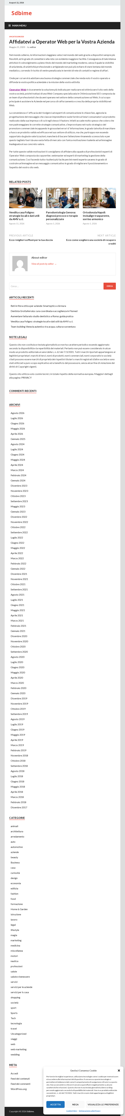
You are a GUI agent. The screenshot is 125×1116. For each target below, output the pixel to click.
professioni (16, 966)
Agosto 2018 (17, 771)
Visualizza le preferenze (103, 1104)
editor (33, 47)
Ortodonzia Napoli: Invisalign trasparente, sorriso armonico (96, 216)
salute (14, 971)
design (14, 878)
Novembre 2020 (19, 641)
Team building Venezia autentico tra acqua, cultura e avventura (43, 326)
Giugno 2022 (17, 542)
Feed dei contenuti (20, 1078)
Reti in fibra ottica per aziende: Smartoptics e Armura (38, 305)
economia (16, 883)
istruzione (16, 914)
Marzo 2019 (17, 745)
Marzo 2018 (17, 796)
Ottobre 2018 (18, 760)
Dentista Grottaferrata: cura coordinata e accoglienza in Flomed (44, 311)
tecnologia (16, 1023)
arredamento (17, 836)
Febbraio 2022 (18, 563)
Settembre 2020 (19, 651)
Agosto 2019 (17, 719)
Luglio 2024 (17, 449)
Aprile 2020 (17, 677)
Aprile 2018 (17, 791)
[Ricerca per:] (62, 286)
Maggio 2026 (18, 428)
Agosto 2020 (17, 656)
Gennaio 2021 (18, 630)
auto (13, 841)
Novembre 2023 (19, 490)
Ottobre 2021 (18, 584)
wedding (15, 1054)
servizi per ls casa (20, 992)
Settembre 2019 (19, 713)
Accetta (55, 1104)
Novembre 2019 (19, 703)
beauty (14, 857)
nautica (14, 961)
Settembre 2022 (19, 532)
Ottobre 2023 (18, 496)
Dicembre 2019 (19, 698)
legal (13, 924)
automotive (17, 846)
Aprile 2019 (17, 739)
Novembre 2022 (19, 521)
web (13, 1044)
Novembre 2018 (19, 755)
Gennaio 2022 (18, 568)
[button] (118, 1070)
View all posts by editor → (44, 263)
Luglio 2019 (17, 724)
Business (15, 862)
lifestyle (15, 929)
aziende (15, 852)
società (14, 1002)
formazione (17, 903)
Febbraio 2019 (18, 750)
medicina (15, 945)
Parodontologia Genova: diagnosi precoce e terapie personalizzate (62, 216)
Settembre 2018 (19, 765)
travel (14, 1028)
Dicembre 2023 (19, 485)
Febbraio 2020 (18, 688)
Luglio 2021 (17, 599)
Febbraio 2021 (18, 625)
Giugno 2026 (17, 423)
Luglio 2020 (17, 662)
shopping (15, 997)
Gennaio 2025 (18, 438)
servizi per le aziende (21, 987)
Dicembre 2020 (19, 636)
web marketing (19, 1049)
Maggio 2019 (18, 734)
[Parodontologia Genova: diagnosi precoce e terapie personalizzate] (62, 208)
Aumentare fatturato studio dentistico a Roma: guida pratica (42, 316)
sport (13, 1007)
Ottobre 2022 (18, 527)
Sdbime (21, 13)
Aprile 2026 (17, 433)
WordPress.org (19, 1088)
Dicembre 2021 (19, 573)
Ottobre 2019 (18, 708)
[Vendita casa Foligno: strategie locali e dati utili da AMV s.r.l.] (25, 208)
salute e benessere (20, 976)
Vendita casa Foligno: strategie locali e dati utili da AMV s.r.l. (24, 216)
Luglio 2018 (17, 776)
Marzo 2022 (17, 558)
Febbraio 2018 (18, 802)
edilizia (14, 888)
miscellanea (17, 950)
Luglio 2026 (17, 418)
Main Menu (19, 25)
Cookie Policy (71, 1111)
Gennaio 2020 (18, 693)
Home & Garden (19, 909)
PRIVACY (26, 377)
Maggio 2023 (18, 506)
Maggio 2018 (18, 786)
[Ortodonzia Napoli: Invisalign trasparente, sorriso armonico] (99, 208)
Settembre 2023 (19, 501)
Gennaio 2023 (18, 511)
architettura (17, 831)
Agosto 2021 (17, 594)
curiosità (15, 872)
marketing (16, 940)
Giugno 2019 (17, 729)
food (13, 898)
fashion (14, 893)
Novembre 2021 (19, 579)
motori (14, 955)
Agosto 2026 (17, 412)
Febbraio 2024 (18, 475)
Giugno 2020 (17, 667)
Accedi (14, 1073)
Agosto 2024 (17, 444)
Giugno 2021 (17, 604)
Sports (14, 1012)
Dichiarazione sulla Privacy (89, 1111)
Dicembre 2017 (19, 807)
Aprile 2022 (17, 553)
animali (14, 826)
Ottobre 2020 (18, 646)
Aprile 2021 (17, 615)
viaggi (14, 1038)
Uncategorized (16, 37)
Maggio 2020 (18, 672)
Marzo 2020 (17, 682)
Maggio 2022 (18, 547)
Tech (13, 1018)
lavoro (14, 919)
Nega (75, 1104)
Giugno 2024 (17, 454)
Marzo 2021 (17, 620)
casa (13, 867)
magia (14, 935)
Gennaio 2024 (18, 480)
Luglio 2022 (17, 537)
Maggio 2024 (18, 459)
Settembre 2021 (19, 589)
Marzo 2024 (17, 470)
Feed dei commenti (20, 1083)
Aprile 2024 (17, 464)
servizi (14, 981)
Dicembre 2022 (19, 516)
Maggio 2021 (18, 610)
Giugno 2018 (17, 781)
